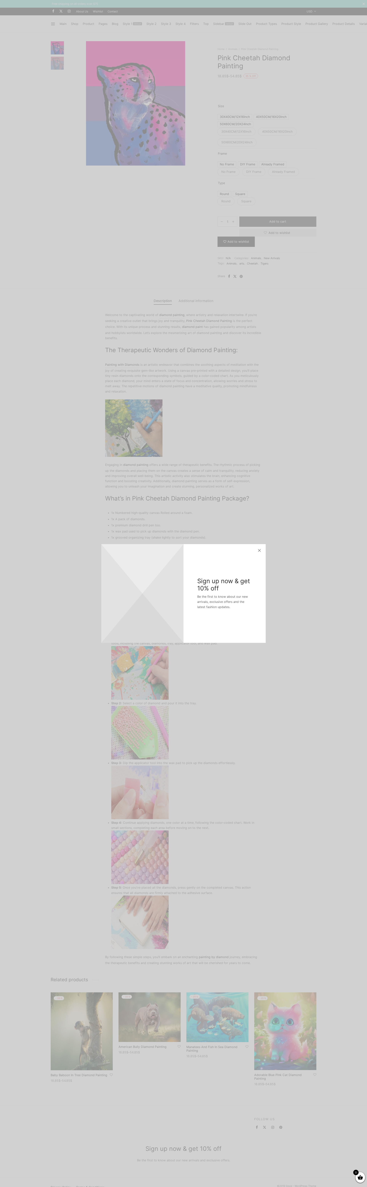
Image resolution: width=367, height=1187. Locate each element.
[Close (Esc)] (259, 550)
